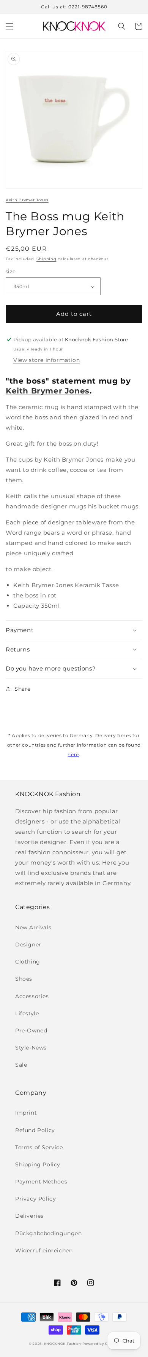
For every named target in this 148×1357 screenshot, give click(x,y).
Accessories (32, 996)
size (11, 271)
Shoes (23, 978)
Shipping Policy (37, 1164)
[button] (9, 26)
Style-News (31, 1047)
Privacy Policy (35, 1198)
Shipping (46, 258)
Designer (28, 944)
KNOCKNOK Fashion (62, 1344)
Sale (21, 1064)
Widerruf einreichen (43, 1250)
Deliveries (29, 1215)
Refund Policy (35, 1130)
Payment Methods (41, 1181)
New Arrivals (33, 927)
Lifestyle (27, 1013)
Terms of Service (39, 1147)
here (73, 754)
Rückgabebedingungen (48, 1233)
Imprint (26, 1112)
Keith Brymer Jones (27, 199)
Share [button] (22, 688)
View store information (46, 360)
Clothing (27, 961)
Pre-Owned (31, 1030)
